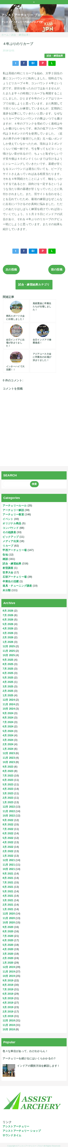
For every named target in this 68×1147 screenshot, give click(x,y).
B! (33, 63)
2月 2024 (8, 744)
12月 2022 (9, 806)
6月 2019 (8, 993)
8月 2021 (8, 877)
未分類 (7, 590)
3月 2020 (8, 953)
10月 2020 (9, 922)
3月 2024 (8, 739)
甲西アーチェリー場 (15, 550)
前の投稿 (56, 269)
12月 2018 (9, 1020)
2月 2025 (8, 690)
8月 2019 (8, 984)
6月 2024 (8, 726)
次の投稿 (11, 269)
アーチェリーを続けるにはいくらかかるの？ (29, 1058)
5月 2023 (8, 784)
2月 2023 (8, 797)
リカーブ (8, 545)
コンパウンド (11, 527)
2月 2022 (8, 851)
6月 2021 (8, 886)
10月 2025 (9, 655)
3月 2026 (8, 632)
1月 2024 (8, 748)
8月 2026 (8, 610)
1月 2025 (8, 695)
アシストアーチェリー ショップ (22, 1130)
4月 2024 (8, 735)
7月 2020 (8, 935)
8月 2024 (8, 717)
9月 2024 (8, 713)
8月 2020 (8, 931)
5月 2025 (8, 677)
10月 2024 (9, 708)
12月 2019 (9, 966)
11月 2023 (9, 757)
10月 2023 (9, 762)
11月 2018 (9, 1024)
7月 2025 (8, 668)
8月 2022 (8, 824)
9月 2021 (8, 873)
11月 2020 (9, 918)
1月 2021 (8, 909)
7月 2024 (8, 722)
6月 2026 (8, 619)
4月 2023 (8, 788)
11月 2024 (9, 704)
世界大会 (8, 572)
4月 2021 (8, 895)
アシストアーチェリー (16, 1126)
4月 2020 (8, 949)
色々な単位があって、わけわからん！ (25, 1051)
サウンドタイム (12, 1135)
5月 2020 (8, 944)
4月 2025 (8, 681)
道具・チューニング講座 (17, 585)
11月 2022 (9, 811)
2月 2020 (8, 958)
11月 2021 (9, 864)
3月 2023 (8, 793)
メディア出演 (11, 541)
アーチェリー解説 (13, 510)
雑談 (5, 558)
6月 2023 (8, 779)
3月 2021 (8, 900)
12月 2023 (9, 753)
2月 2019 (8, 1011)
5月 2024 (8, 730)
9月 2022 (8, 820)
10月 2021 (9, 868)
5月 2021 (8, 891)
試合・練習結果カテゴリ (34, 284)
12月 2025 (9, 646)
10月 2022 (9, 815)
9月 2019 (8, 980)
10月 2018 (9, 1029)
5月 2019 (8, 998)
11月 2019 (9, 971)
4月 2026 (8, 628)
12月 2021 (9, 860)
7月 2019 (8, 989)
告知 (5, 554)
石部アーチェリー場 (15, 576)
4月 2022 (8, 842)
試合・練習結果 (55, 55)
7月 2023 (8, 775)
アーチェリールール (15, 505)
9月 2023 (8, 766)
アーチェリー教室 (13, 514)
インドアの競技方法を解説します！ (38, 1065)
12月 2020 (9, 913)
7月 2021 (8, 882)
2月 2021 (8, 904)
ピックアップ (11, 536)
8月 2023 (8, 770)
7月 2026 (8, 615)
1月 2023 (8, 802)
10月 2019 (9, 975)
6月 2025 (8, 672)
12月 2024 (9, 699)
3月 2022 (8, 846)
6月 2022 (8, 833)
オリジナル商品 (12, 523)
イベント (8, 518)
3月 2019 (8, 1007)
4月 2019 (8, 1002)
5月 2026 (8, 624)
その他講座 (9, 532)
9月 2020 (8, 926)
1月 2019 (8, 1016)
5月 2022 (8, 837)
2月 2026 (8, 637)
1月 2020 (8, 962)
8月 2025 (8, 664)
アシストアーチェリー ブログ (22, 15)
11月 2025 (9, 650)
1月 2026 (8, 641)
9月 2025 (8, 659)
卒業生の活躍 (11, 581)
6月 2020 (8, 940)
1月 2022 (8, 855)
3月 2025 (8, 686)
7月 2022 (8, 828)
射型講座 (8, 567)
